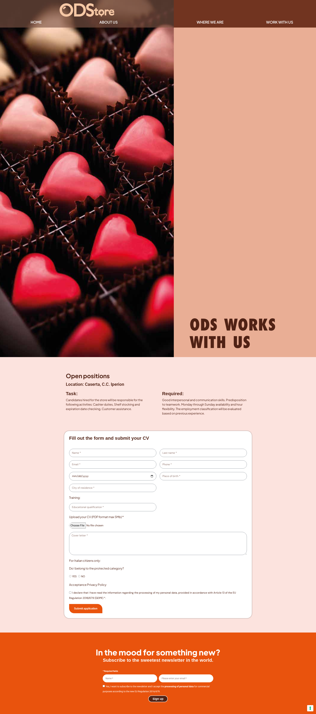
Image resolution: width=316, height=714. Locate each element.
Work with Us (279, 22)
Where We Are (210, 22)
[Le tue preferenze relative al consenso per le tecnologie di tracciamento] (310, 708)
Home (36, 22)
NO (83, 576)
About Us (108, 22)
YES (74, 576)
